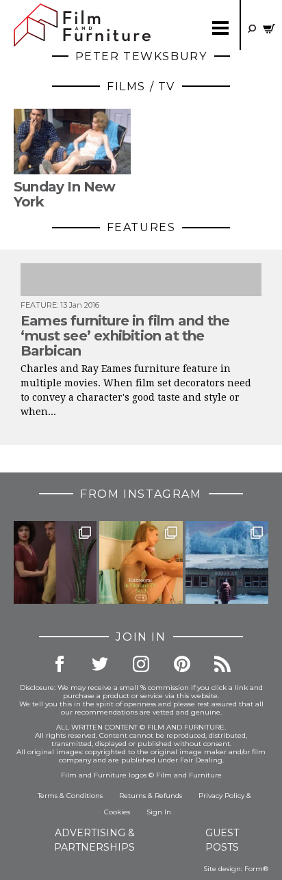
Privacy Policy (221, 795)
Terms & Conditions (70, 795)
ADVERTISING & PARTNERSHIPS (94, 840)
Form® (256, 868)
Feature (39, 305)
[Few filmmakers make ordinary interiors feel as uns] (55, 562)
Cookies (117, 812)
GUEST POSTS (222, 840)
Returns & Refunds (150, 795)
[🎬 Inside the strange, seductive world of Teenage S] (226, 562)
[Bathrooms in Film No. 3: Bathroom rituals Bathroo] (140, 562)
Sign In (158, 812)
